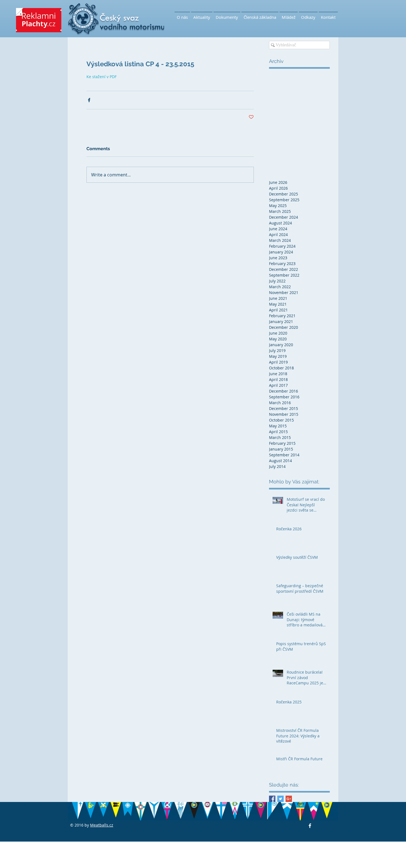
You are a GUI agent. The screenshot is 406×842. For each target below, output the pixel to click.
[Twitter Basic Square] (280, 799)
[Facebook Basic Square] (272, 799)
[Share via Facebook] (89, 100)
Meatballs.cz (101, 825)
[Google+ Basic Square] (289, 799)
